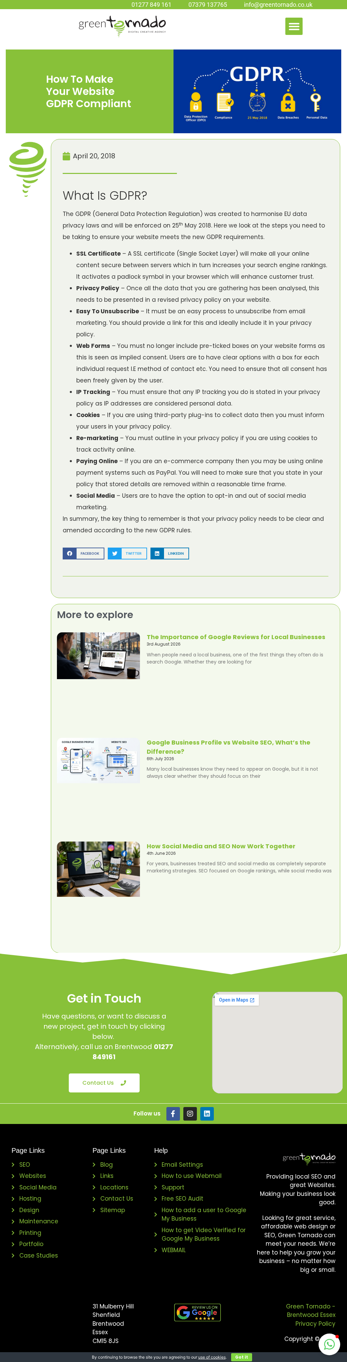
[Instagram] (190, 1114)
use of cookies (212, 1357)
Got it (241, 1357)
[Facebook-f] (173, 1114)
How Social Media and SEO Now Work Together (221, 846)
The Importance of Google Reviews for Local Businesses (236, 637)
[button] (294, 26)
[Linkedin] (207, 1114)
